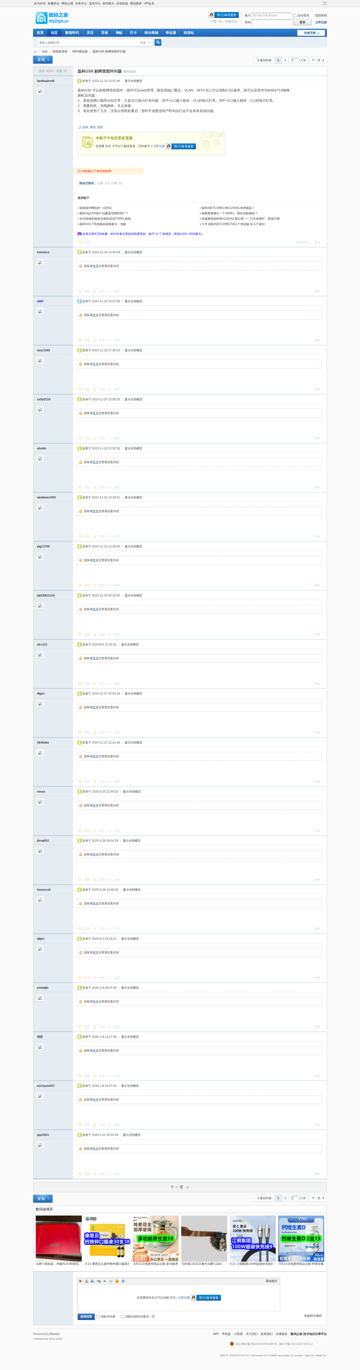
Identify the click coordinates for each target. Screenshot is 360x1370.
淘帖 (119, 33)
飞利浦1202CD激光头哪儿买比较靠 (204, 1264)
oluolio (41, 448)
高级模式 (271, 1281)
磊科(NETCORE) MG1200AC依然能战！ (228, 208)
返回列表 (266, 60)
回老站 (189, 33)
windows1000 (46, 497)
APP (216, 1334)
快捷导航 (310, 33)
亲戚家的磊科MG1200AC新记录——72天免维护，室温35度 (241, 218)
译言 (40, 1037)
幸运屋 (171, 33)
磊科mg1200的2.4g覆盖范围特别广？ (104, 213)
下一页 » (180, 1187)
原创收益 (122, 3)
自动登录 (303, 15)
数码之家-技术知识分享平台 (309, 1334)
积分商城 (151, 33)
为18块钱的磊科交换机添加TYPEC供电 (105, 218)
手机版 (226, 1334)
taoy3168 (43, 350)
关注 (90, 33)
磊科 (85, 127)
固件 (100, 127)
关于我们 (252, 1334)
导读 (104, 33)
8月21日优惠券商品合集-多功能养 (156, 1264)
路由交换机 (86, 183)
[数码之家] (56, 25)
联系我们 (267, 1334)
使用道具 (302, 242)
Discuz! (55, 1334)
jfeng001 (43, 840)
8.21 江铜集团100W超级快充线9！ (253, 1264)
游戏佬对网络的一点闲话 (95, 208)
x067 (40, 301)
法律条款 (282, 1334)
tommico (43, 252)
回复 (87, 242)
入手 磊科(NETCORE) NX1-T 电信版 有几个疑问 (233, 224)
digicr (41, 693)
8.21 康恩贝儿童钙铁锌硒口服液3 (107, 1264)
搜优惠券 (136, 3)
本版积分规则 (313, 1316)
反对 (117, 291)
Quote (104, 1281)
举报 (317, 242)
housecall (43, 889)
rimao (41, 791)
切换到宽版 (324, 3)
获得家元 (108, 3)
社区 (54, 33)
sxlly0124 (43, 399)
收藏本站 (54, 3)
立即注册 (321, 22)
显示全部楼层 (133, 81)
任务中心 (81, 3)
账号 (248, 15)
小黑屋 (238, 1334)
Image (92, 1281)
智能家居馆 (60, 51)
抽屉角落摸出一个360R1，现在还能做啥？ (230, 213)
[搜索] (157, 42)
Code (110, 1281)
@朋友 (123, 1281)
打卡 (133, 33)
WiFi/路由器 (80, 51)
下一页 (316, 60)
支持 (102, 291)
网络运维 (67, 3)
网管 (93, 127)
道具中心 (95, 3)
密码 (248, 22)
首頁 (40, 33)
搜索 (143, 42)
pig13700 (43, 546)
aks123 (42, 644)
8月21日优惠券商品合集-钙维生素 (301, 1264)
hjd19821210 (46, 595)
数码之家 (35, 51)
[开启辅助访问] (320, 3)
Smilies (117, 1281)
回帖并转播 (108, 1316)
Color (86, 1281)
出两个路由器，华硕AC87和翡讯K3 (59, 1264)
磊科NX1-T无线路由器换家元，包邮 (102, 224)
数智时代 (72, 33)
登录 (108, 146)
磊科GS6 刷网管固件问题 (109, 51)
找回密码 (321, 15)
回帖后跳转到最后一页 (140, 1316)
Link (98, 1281)
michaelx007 (46, 1086)
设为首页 (40, 3)
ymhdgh (42, 987)
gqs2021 (43, 1135)
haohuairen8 (45, 81)
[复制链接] (129, 71)
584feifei (43, 742)
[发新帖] (43, 60)
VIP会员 (149, 3)
